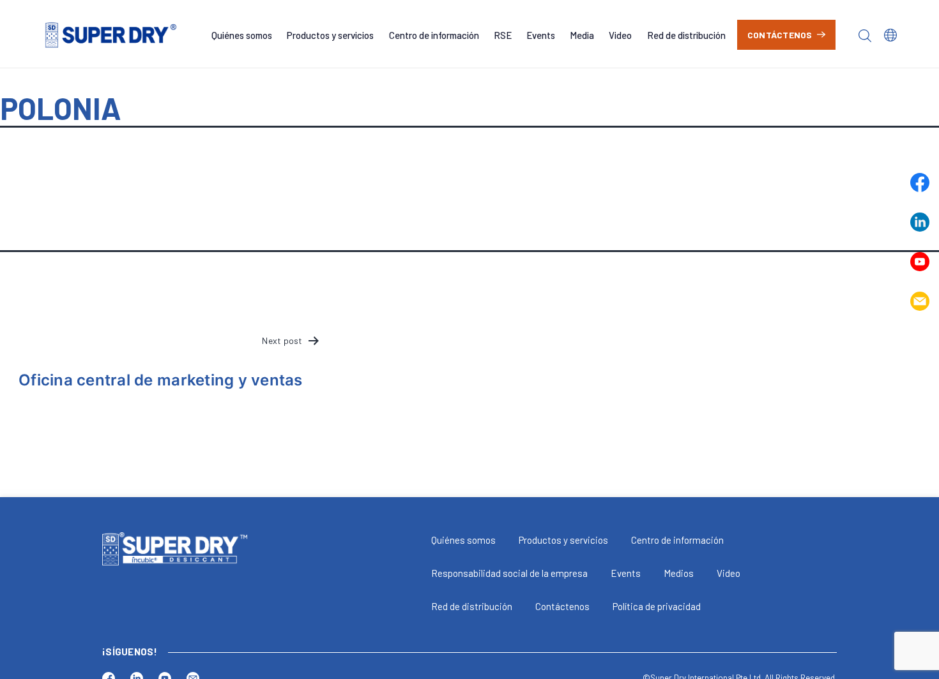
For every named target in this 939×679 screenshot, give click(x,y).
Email (919, 301)
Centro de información (434, 35)
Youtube (919, 261)
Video (620, 35)
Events (540, 35)
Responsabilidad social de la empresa (509, 573)
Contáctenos (780, 34)
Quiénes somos (241, 35)
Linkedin (919, 222)
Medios (679, 573)
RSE (503, 35)
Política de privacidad (657, 606)
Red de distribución (686, 35)
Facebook (919, 182)
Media (582, 35)
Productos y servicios (330, 35)
